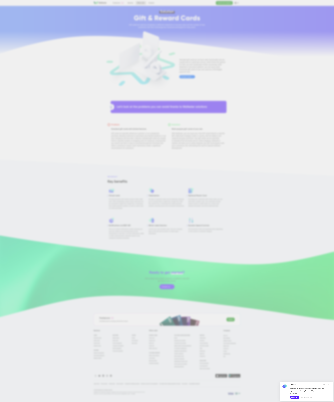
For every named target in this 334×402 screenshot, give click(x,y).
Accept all (294, 397)
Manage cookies (306, 397)
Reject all (326, 384)
